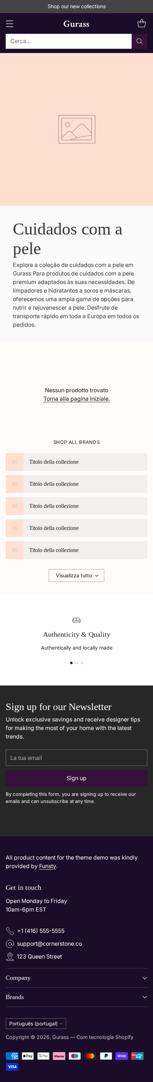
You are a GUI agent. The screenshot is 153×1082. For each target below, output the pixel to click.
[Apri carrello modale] (141, 23)
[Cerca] (139, 41)
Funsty (47, 866)
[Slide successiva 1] (71, 663)
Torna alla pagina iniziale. (76, 398)
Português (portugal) (33, 1023)
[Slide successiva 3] (82, 663)
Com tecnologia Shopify (104, 1037)
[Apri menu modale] (9, 23)
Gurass (60, 1037)
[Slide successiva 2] (76, 663)
